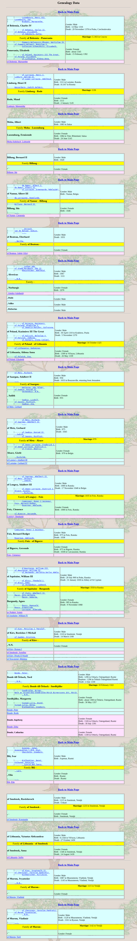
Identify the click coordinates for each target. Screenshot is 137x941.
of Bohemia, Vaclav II (34, 30)
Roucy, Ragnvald (30, 605)
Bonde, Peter (21, 673)
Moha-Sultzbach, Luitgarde (18, 141)
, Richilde (20, 457)
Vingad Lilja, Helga (25, 705)
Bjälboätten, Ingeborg (34, 707)
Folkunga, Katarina (25, 762)
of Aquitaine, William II (28, 570)
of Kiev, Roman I (14, 649)
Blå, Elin (11, 782)
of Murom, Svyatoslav (26, 912)
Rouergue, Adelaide (32, 505)
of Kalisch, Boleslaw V (34, 336)
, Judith (19, 434)
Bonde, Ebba (12, 727)
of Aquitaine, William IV (17, 615)
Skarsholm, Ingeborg (32, 752)
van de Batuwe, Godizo (26, 231)
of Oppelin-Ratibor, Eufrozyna (38, 327)
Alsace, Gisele (23, 491)
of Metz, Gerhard (14, 407)
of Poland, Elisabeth (26, 57)
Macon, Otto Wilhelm (25, 595)
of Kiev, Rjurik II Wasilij (17, 656)
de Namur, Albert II (25, 187)
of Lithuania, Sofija (15, 857)
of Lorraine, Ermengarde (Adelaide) (41, 189)
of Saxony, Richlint (25, 402)
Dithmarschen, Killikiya (35, 875)
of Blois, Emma (23, 583)
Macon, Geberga (30, 597)
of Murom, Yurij (14, 937)
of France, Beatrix (32, 449)
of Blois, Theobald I (33, 581)
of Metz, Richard (24, 373)
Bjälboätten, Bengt (32, 760)
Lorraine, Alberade (32, 609)
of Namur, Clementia (16, 215)
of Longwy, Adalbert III (17, 460)
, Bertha (19, 241)
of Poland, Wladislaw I (27, 325)
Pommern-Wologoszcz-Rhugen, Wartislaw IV (43, 42)
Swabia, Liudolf (30, 400)
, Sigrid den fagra (32, 764)
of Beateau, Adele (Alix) (17, 253)
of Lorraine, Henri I (33, 75)
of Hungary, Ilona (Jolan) (36, 340)
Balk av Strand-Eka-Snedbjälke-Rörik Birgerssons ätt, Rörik (46, 693)
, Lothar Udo (29, 266)
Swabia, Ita (28, 404)
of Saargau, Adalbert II (27, 422)
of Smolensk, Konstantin (17, 819)
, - (17, 213)
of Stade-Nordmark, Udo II (28, 268)
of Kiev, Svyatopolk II (34, 871)
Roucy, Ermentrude (24, 607)
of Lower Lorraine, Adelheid (37, 79)
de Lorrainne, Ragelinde (27, 198)
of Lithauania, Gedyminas (28, 348)
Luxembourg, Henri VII (34, 17)
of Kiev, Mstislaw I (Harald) (30, 629)
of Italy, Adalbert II (34, 593)
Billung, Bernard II (25, 204)
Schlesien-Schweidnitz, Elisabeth (39, 46)
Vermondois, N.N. (31, 391)
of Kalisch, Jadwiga (25, 338)
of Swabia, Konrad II (26, 389)
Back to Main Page (68, 11)
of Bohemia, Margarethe (17, 61)
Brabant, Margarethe (32, 22)
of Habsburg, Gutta (32, 34)
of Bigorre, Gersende (26, 514)
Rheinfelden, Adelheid (34, 270)
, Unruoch (27, 229)
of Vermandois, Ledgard (34, 585)
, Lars (18, 771)
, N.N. (18, 279)
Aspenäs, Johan (30, 748)
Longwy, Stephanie (15, 516)
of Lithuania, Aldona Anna (36, 59)
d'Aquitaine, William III (35, 568)
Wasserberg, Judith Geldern (29, 87)
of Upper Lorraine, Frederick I (38, 445)
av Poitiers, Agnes (14, 612)
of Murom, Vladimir (15, 897)
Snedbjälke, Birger (32, 691)
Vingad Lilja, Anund (32, 703)
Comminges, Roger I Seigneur (37, 501)
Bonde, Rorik (13, 713)
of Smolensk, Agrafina (16, 652)
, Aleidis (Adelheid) (15, 293)
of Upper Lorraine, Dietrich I (31, 447)
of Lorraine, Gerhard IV (17, 463)
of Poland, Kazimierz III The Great (41, 55)
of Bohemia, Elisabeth (26, 32)
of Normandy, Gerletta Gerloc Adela (41, 572)
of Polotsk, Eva (23, 356)
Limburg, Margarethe (16, 106)
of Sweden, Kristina (25, 637)
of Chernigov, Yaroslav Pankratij (32, 873)
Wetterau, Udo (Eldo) (33, 387)
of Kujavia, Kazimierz (34, 323)
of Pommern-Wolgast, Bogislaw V (31, 44)
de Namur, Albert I (32, 185)
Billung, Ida (12, 172)
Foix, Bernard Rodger (26, 503)
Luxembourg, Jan (23, 19)
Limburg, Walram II (25, 77)
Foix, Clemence (13, 555)
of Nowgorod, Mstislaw (17, 659)
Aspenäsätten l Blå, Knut (28, 750)
